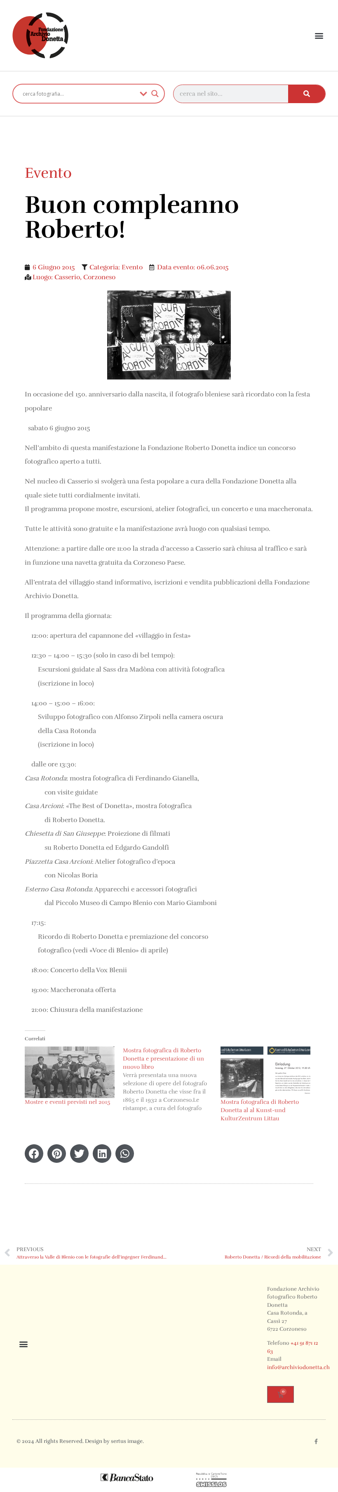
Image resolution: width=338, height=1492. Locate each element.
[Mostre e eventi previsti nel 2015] (70, 1072)
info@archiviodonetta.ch (298, 1367)
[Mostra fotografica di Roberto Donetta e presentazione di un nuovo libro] (172, 1080)
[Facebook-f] (316, 1441)
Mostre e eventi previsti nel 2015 (67, 1101)
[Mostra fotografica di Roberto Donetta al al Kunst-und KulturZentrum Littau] (265, 1072)
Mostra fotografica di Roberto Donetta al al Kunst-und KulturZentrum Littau (260, 1110)
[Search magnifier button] (155, 93)
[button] (319, 35)
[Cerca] (306, 94)
